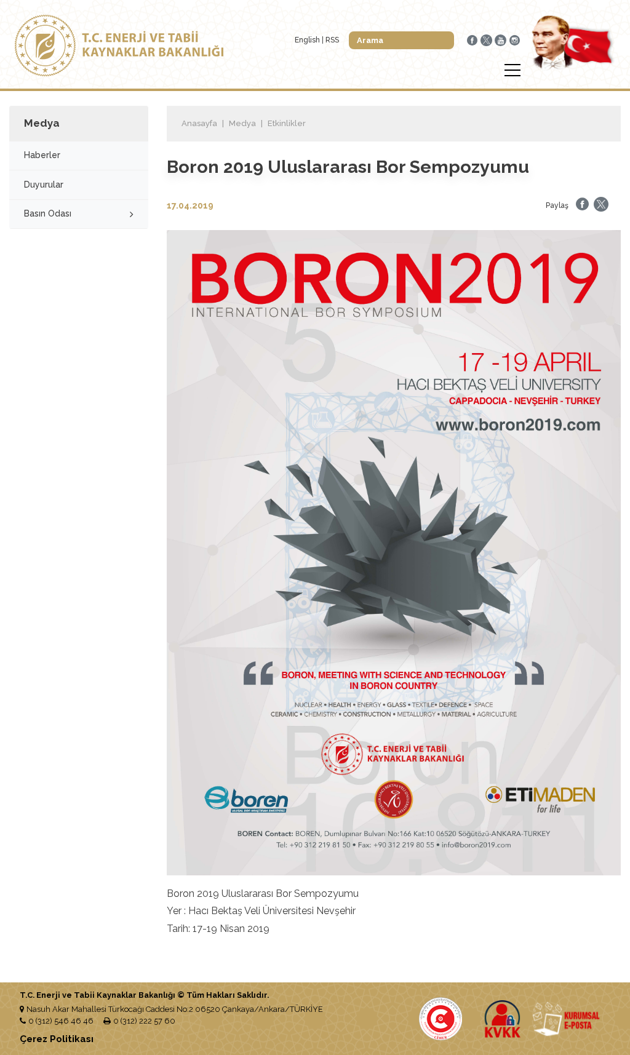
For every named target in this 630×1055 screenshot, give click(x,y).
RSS (332, 40)
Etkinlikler (287, 123)
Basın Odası (47, 213)
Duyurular (43, 184)
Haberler (42, 155)
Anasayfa (199, 123)
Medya (242, 123)
